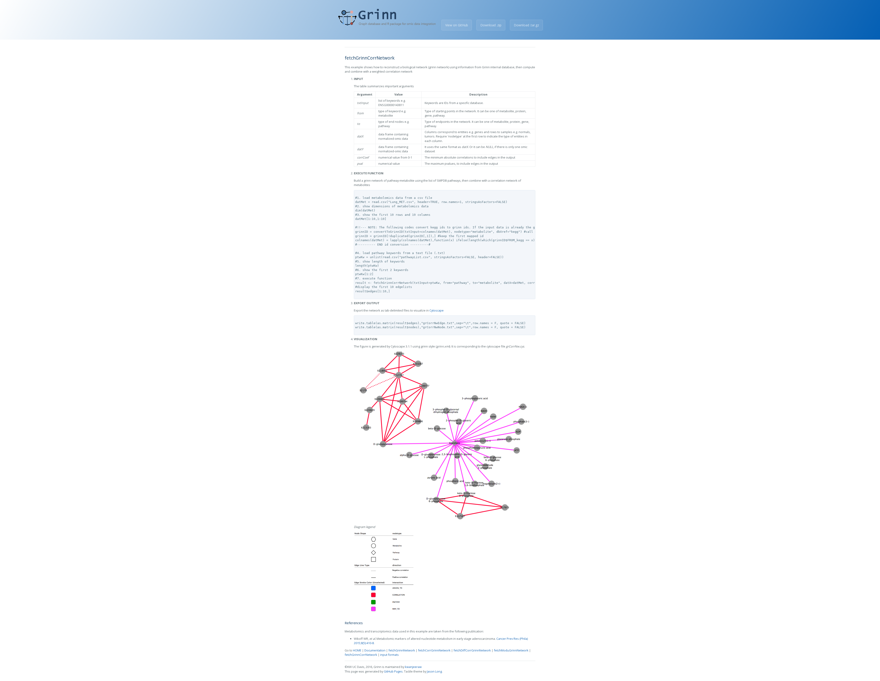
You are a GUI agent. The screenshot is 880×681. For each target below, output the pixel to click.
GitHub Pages (393, 671)
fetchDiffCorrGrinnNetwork (472, 650)
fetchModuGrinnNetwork (511, 650)
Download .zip (490, 25)
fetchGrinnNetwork (401, 650)
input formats (389, 655)
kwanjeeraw (413, 667)
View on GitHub (456, 25)
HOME (357, 650)
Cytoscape (436, 310)
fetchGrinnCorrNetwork (361, 655)
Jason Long (434, 671)
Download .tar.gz (526, 25)
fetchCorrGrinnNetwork (434, 650)
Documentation (374, 650)
